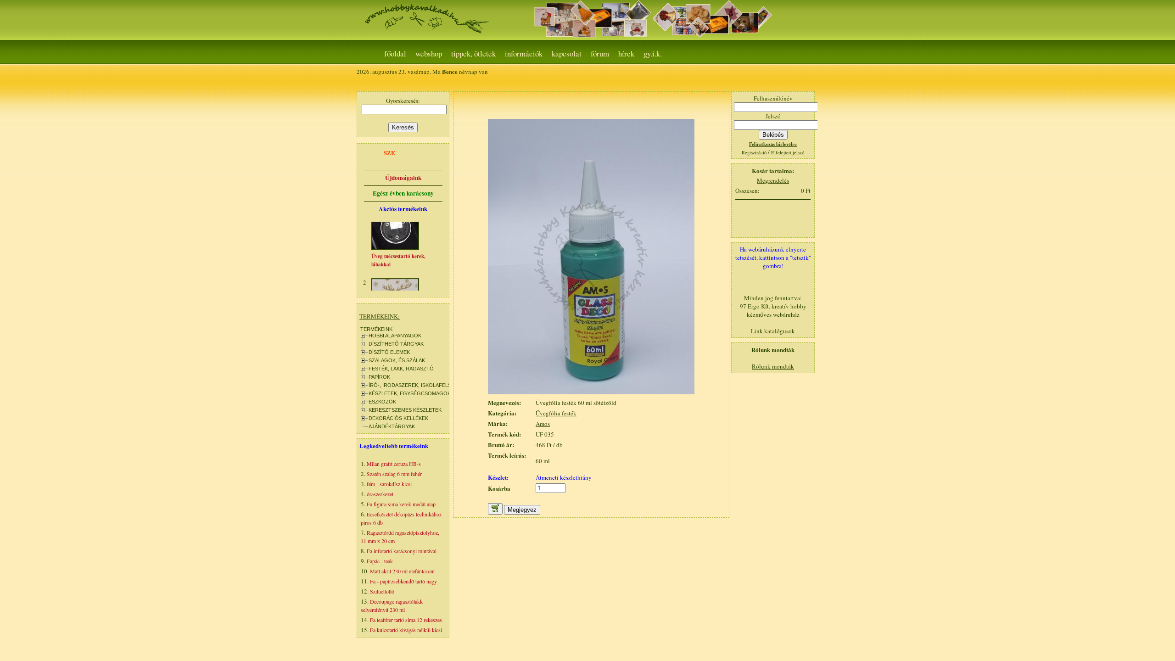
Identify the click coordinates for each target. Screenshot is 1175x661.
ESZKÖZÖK (382, 401)
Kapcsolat (567, 53)
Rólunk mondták (773, 366)
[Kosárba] (495, 509)
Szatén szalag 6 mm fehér (394, 473)
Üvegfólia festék (556, 413)
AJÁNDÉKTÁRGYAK (392, 426)
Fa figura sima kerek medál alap (401, 504)
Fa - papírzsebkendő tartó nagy (403, 581)
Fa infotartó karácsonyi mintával (401, 551)
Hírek (626, 53)
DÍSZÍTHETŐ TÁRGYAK (396, 344)
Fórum (600, 53)
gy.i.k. (652, 53)
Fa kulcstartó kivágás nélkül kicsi (406, 629)
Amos (543, 424)
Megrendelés (773, 180)
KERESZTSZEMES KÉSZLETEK (405, 410)
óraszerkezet (380, 494)
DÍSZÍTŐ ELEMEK (389, 352)
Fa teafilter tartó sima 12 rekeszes (406, 619)
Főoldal (395, 53)
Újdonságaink (403, 177)
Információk (524, 53)
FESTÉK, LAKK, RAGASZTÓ (401, 368)
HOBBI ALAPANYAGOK (395, 335)
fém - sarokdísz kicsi (389, 483)
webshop (428, 53)
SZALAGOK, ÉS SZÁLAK (397, 360)
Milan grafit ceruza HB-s (394, 463)
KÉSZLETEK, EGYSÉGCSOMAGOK (410, 393)
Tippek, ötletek (473, 53)
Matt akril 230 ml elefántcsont (402, 571)
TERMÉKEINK (376, 329)
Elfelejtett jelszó (787, 152)
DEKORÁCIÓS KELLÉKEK (398, 418)
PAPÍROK (379, 377)
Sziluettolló (382, 591)
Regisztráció (754, 152)
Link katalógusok (773, 331)
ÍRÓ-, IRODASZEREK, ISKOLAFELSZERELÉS (421, 385)
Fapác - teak (380, 561)
